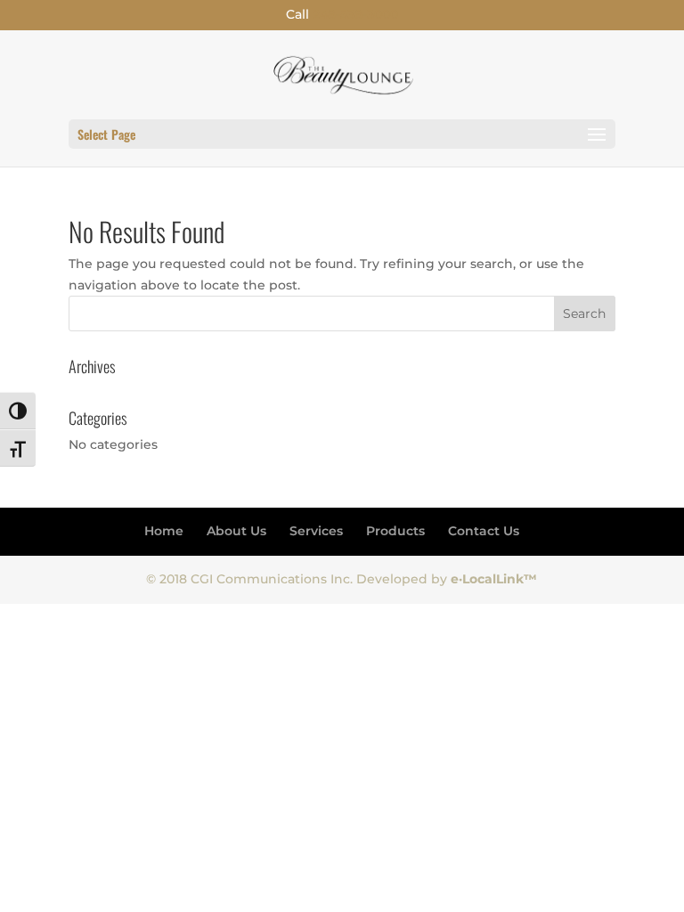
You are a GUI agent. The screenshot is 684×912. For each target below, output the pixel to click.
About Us (236, 531)
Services (316, 531)
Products (395, 531)
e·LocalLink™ (494, 579)
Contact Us (483, 531)
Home (163, 531)
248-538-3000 (355, 14)
